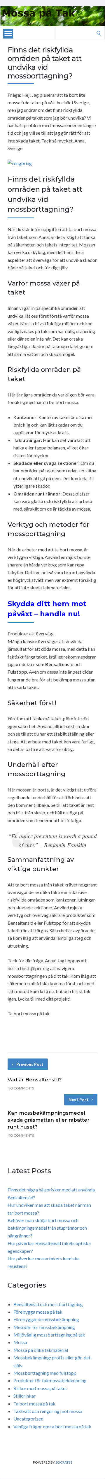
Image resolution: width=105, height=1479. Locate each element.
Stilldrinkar (24, 1395)
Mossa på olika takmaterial (40, 1350)
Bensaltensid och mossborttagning (48, 1304)
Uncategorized (28, 1418)
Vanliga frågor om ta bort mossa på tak (52, 1426)
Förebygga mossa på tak (37, 1312)
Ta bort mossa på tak (34, 1403)
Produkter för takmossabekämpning (50, 1380)
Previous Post (29, 1064)
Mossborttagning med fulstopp (44, 1373)
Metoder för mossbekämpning (44, 1327)
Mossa (20, 1342)
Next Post (79, 1099)
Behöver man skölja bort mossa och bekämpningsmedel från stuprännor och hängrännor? (47, 1227)
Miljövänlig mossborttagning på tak (49, 1334)
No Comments (21, 1088)
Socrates (63, 1462)
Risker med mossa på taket (40, 1388)
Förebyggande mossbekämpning (46, 1319)
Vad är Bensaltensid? (35, 1080)
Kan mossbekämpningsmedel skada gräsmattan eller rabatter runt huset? (49, 1120)
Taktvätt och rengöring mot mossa (47, 1411)
